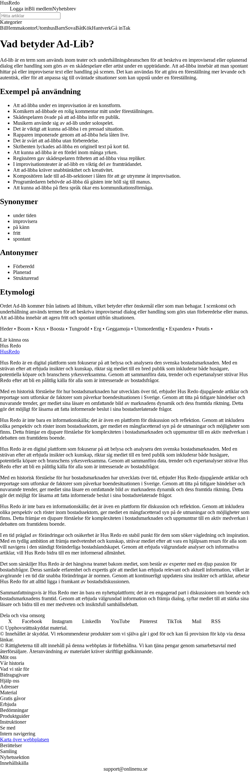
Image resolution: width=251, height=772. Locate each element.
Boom (23, 328)
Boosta (57, 328)
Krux (40, 328)
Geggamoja (118, 328)
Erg (97, 328)
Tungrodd (79, 328)
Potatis (202, 328)
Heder (6, 328)
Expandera (180, 328)
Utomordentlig (149, 328)
